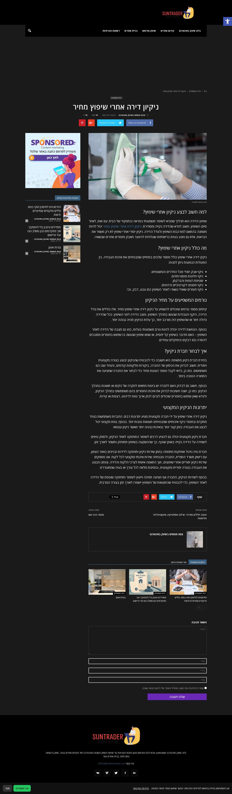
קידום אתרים (167, 30)
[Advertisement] (116, 62)
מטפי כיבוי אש (96, 514)
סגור (7, 788)
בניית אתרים (131, 30)
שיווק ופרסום (149, 30)
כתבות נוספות (198, 562)
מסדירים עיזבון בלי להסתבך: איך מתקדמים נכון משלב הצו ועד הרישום (44, 231)
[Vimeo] (106, 773)
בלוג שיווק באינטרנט (190, 30)
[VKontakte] (97, 773)
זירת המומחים (116, 98)
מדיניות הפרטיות (141, 788)
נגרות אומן (121, 597)
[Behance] (134, 773)
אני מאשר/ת (22, 788)
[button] (227, 21)
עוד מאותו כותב (178, 562)
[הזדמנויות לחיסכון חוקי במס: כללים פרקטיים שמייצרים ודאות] (188, 582)
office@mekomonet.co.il (111, 763)
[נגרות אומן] (107, 582)
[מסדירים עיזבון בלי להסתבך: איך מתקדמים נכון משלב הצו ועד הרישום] (147, 582)
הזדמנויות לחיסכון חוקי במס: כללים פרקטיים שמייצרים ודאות (44, 211)
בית (205, 91)
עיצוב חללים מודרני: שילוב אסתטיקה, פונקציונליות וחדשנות (180, 516)
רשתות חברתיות (111, 30)
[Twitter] (116, 773)
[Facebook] (125, 773)
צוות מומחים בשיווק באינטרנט (132, 115)
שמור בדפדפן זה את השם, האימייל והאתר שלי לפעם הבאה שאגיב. (173, 688)
